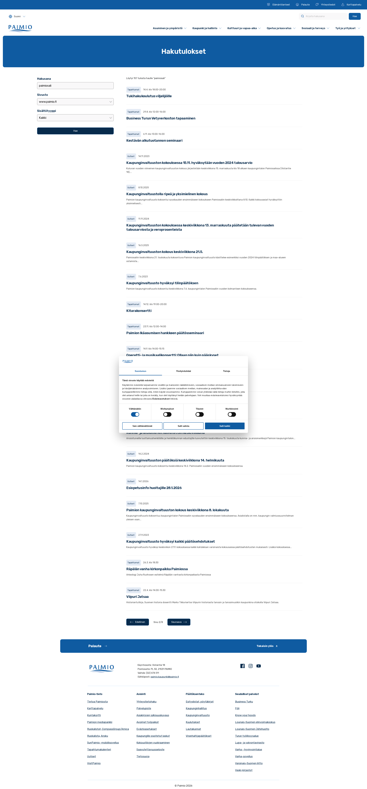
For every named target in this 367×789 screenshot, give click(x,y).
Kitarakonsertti (138, 311)
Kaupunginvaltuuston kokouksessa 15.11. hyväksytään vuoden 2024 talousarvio (189, 163)
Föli (237, 708)
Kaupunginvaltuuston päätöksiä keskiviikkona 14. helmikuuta (175, 460)
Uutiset (91, 756)
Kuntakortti (94, 715)
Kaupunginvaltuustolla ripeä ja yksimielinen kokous (167, 194)
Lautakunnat (193, 729)
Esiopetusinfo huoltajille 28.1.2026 (153, 488)
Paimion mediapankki (99, 722)
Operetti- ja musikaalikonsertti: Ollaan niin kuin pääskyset (172, 355)
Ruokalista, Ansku (97, 736)
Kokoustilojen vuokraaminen (153, 742)
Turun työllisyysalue (247, 736)
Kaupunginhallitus (196, 708)
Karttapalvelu (95, 708)
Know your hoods (245, 715)
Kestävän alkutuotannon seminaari (154, 141)
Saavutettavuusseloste (150, 749)
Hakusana (44, 78)
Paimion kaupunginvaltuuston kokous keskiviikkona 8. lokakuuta (177, 510)
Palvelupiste (143, 708)
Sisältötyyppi (46, 111)
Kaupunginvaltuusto (198, 715)
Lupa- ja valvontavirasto (249, 742)
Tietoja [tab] (226, 371)
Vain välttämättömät (142, 426)
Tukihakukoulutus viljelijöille (149, 96)
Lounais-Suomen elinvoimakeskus (255, 722)
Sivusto (42, 95)
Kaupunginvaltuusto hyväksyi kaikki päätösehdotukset (170, 541)
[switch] (167, 414)
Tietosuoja (142, 756)
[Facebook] (243, 666)
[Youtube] (259, 666)
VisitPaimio (94, 763)
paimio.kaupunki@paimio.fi (165, 676)
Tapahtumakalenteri (99, 749)
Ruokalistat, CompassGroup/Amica (108, 729)
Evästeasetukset (146, 729)
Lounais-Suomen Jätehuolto (252, 729)
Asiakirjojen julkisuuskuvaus (152, 715)
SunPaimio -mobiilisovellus (103, 742)
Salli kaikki (224, 426)
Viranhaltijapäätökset (198, 736)
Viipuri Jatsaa (137, 597)
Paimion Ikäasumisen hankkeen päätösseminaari (165, 333)
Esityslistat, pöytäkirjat (200, 701)
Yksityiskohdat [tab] (183, 371)
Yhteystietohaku (146, 701)
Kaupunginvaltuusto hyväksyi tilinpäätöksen (162, 283)
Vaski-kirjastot (243, 770)
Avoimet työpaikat (147, 722)
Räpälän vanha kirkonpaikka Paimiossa (157, 569)
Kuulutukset (193, 722)
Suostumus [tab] (140, 371)
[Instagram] (251, 666)
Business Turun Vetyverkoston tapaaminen (160, 118)
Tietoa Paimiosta (97, 701)
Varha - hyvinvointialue (248, 749)
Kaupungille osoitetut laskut (153, 736)
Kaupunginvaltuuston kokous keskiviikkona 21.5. (164, 252)
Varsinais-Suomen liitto (249, 763)
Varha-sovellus (244, 756)
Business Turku (244, 701)
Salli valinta (183, 426)
